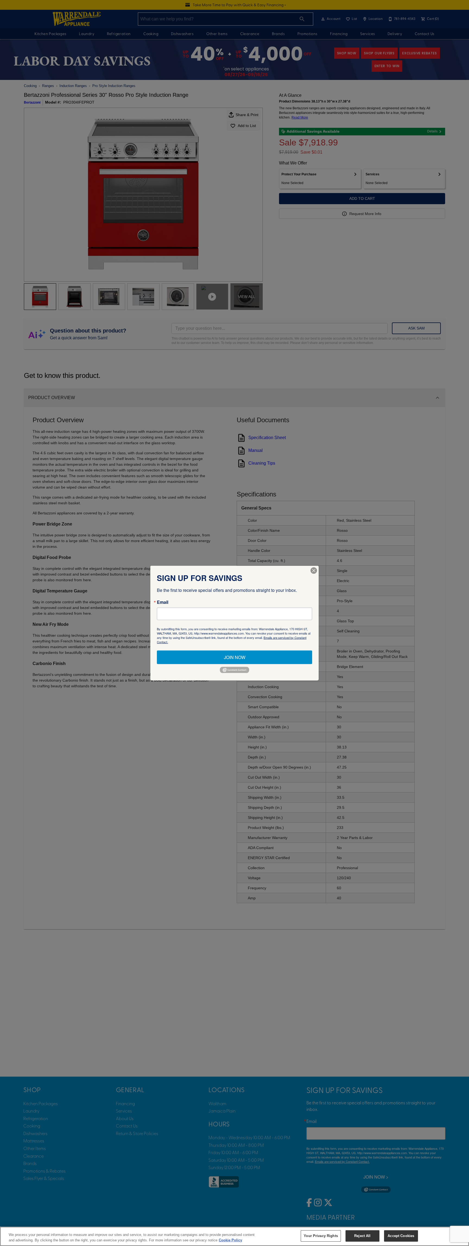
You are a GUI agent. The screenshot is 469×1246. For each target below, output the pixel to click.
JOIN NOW (234, 657)
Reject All (362, 1236)
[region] (234, 1236)
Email (162, 602)
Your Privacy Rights (321, 1236)
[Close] (313, 570)
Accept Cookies (401, 1236)
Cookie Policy (230, 1240)
